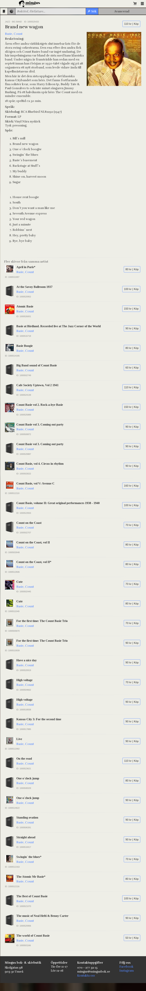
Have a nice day (26, 660)
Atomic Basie (24, 306)
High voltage (24, 680)
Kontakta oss (86, 976)
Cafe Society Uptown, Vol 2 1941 (37, 385)
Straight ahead (25, 837)
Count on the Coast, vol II (33, 542)
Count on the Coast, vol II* (33, 562)
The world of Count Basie (33, 935)
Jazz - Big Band (13, 22)
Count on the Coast (28, 522)
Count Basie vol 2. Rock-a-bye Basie (39, 404)
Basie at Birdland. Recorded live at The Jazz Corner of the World (58, 326)
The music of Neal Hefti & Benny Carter (42, 915)
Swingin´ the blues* (28, 856)
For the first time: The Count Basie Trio (42, 621)
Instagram (126, 971)
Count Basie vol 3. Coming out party (39, 424)
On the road (24, 758)
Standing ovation (27, 817)
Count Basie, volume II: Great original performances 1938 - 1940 (58, 503)
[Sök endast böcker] (4, 11)
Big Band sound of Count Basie (36, 365)
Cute (19, 581)
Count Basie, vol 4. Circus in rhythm (39, 463)
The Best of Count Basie (32, 896)
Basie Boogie (24, 345)
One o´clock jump (27, 778)
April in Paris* (25, 267)
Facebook (126, 967)
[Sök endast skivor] (11, 11)
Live (19, 739)
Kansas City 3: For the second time (38, 719)
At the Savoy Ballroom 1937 (34, 286)
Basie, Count (13, 34)
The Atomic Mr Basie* (30, 876)
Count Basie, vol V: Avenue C (35, 483)
